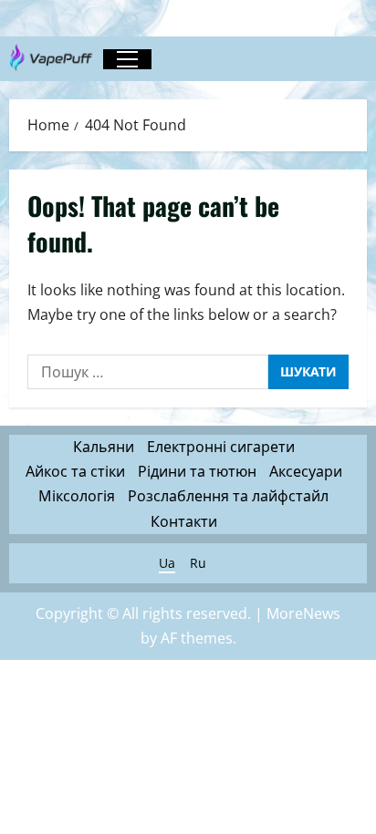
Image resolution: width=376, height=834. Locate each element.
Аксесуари (305, 471)
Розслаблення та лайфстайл (228, 496)
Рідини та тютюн (197, 471)
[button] (127, 59)
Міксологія (76, 496)
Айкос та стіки (75, 471)
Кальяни (103, 447)
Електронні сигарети (221, 447)
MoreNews (303, 613)
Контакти (184, 521)
